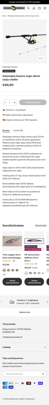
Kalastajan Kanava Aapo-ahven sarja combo (23, 16)
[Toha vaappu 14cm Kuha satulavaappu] (12, 241)
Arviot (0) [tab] (18, 130)
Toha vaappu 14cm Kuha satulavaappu (12, 256)
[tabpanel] (24, 171)
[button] (39, 8)
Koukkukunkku (13, 399)
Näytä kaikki (40, 225)
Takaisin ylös (24, 312)
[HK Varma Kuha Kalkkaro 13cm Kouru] (34, 241)
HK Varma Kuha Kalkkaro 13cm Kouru (31, 257)
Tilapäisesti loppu (32, 102)
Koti (4, 16)
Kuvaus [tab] (6, 130)
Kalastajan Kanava (10, 67)
